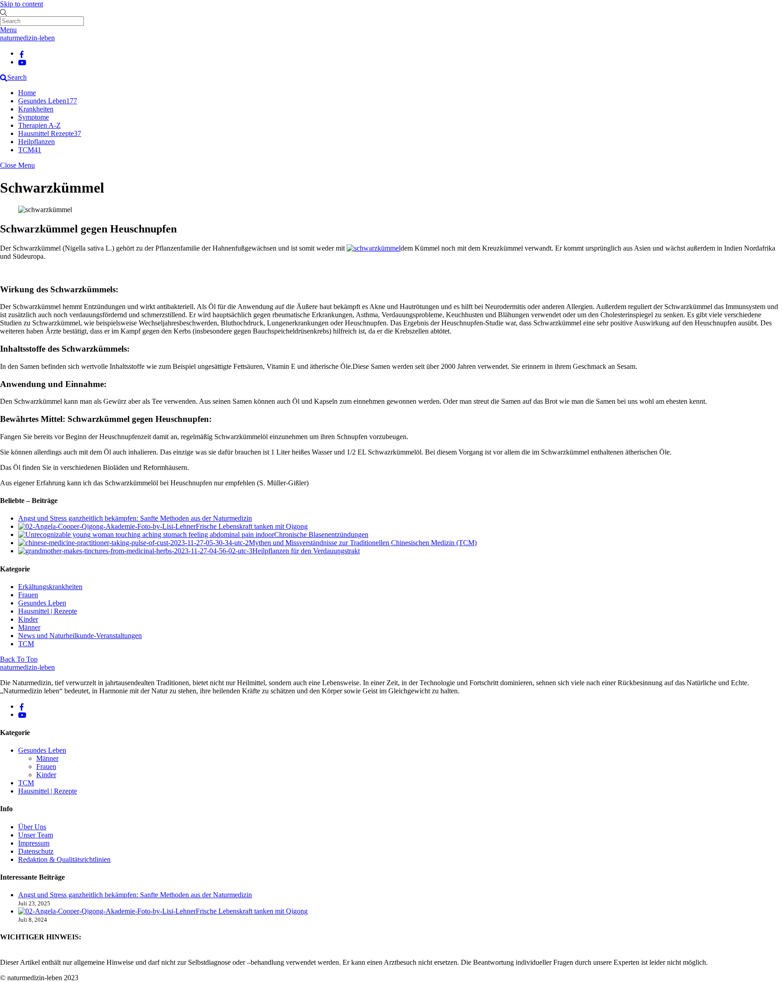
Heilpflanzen (36, 141)
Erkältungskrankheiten (50, 586)
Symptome (33, 117)
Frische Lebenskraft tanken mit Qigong (252, 526)
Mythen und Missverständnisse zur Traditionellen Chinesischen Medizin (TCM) (363, 543)
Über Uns (32, 827)
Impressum (33, 843)
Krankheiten (35, 109)
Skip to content (21, 4)
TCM (29, 150)
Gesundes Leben (47, 101)
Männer (29, 627)
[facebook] (21, 53)
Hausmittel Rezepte (49, 133)
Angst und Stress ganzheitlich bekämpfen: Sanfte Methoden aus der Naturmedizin (135, 518)
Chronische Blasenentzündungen (321, 534)
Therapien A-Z (39, 125)
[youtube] (22, 62)
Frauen (28, 595)
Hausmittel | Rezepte (47, 611)
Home (27, 93)
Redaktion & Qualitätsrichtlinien (64, 859)
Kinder (28, 619)
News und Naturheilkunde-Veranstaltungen (80, 635)
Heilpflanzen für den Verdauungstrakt (306, 551)
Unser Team (35, 835)
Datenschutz (35, 851)
